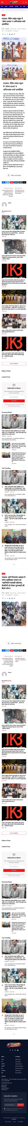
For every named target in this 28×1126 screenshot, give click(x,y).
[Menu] (2, 2)
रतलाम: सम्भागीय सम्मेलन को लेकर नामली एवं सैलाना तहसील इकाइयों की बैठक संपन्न (12, 331)
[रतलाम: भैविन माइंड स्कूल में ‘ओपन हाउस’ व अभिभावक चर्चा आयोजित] (14, 61)
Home (3, 9)
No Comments (9, 30)
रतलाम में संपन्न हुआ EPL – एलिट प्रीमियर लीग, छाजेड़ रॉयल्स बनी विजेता (20, 192)
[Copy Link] (14, 34)
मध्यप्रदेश (11, 6)
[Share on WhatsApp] (5, 34)
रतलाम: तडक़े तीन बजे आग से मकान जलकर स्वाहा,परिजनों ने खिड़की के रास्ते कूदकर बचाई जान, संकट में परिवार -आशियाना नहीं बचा (13, 257)
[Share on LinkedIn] (10, 34)
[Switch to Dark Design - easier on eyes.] (23, 2)
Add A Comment (14, 363)
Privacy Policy (12, 406)
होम (2, 6)
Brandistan (14, 1119)
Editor (7, 28)
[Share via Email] (12, 34)
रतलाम (6, 6)
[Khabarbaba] (13, 2)
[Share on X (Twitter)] (7, 34)
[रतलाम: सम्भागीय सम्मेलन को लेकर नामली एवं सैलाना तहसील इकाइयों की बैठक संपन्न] (14, 321)
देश (20, 6)
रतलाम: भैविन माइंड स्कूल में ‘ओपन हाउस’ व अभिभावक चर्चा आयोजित (20, 660)
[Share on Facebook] (3, 34)
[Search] (26, 2)
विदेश (24, 6)
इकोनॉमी (16, 6)
